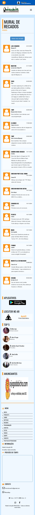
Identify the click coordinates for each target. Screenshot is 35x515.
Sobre (5, 417)
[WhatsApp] (15, 502)
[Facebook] (19, 502)
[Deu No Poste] (17, 385)
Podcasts (6, 415)
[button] (31, 10)
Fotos (5, 430)
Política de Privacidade (10, 441)
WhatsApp (7, 492)
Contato (6, 438)
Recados (6, 423)
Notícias (6, 420)
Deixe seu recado (17, 38)
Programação (7, 425)
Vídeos (5, 433)
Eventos (6, 428)
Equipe (5, 435)
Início (5, 412)
